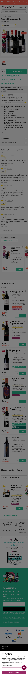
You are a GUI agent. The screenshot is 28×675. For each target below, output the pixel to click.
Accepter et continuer (14, 672)
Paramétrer (14, 668)
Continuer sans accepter (7, 665)
